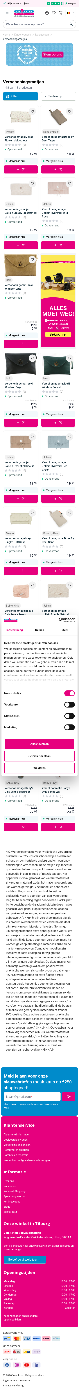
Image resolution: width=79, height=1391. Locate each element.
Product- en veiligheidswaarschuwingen (27, 1160)
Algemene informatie (16, 1134)
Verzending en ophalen (17, 1144)
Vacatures (10, 1186)
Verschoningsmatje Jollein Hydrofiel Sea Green (54, 466)
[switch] (69, 704)
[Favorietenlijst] (54, 13)
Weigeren (39, 767)
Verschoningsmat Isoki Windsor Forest (56, 385)
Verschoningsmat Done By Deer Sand (58, 540)
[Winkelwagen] (60, 13)
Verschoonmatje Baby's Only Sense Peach (19, 612)
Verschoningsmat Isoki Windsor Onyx (19, 385)
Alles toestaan (39, 743)
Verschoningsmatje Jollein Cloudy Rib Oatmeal (21, 211)
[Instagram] (17, 1365)
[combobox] (70, 13)
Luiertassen (42, 34)
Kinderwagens (22, 34)
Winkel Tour (10, 1211)
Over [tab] (65, 629)
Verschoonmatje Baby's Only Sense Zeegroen (19, 790)
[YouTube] (27, 1365)
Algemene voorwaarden (17, 1380)
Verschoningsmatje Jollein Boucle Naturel (55, 612)
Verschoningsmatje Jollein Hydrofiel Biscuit (19, 464)
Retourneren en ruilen (16, 1149)
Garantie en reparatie (16, 1155)
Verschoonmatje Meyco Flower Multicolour (19, 138)
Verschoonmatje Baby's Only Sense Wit (56, 790)
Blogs (7, 1206)
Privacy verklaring (13, 1385)
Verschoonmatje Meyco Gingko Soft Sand (19, 540)
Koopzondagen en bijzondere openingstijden (21, 1317)
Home (6, 34)
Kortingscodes (12, 1201)
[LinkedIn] (36, 1365)
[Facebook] (7, 1365)
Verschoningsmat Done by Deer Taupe (58, 138)
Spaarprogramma (14, 1196)
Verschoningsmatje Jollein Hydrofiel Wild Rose (55, 213)
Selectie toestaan (39, 756)
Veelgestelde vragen (16, 1139)
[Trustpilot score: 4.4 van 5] (61, 3)
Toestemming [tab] (14, 629)
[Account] (47, 13)
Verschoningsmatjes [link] (15, 39)
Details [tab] (39, 629)
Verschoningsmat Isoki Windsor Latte (19, 287)
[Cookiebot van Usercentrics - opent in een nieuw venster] (59, 620)
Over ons (9, 1181)
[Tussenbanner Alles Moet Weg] (58, 301)
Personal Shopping (15, 1191)
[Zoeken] (71, 24)
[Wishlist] (32, 111)
